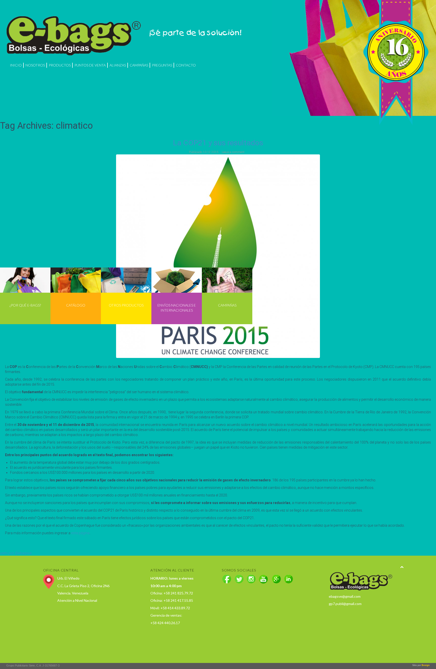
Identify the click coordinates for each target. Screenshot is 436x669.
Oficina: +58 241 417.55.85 (171, 600)
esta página (80, 533)
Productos (60, 65)
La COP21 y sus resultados (218, 142)
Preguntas (162, 65)
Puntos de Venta (90, 65)
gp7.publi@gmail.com (345, 603)
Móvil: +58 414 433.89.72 (170, 608)
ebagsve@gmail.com (345, 596)
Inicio (16, 65)
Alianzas (118, 65)
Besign (425, 665)
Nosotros (35, 65)
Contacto (186, 65)
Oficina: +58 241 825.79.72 (171, 593)
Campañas (139, 65)
